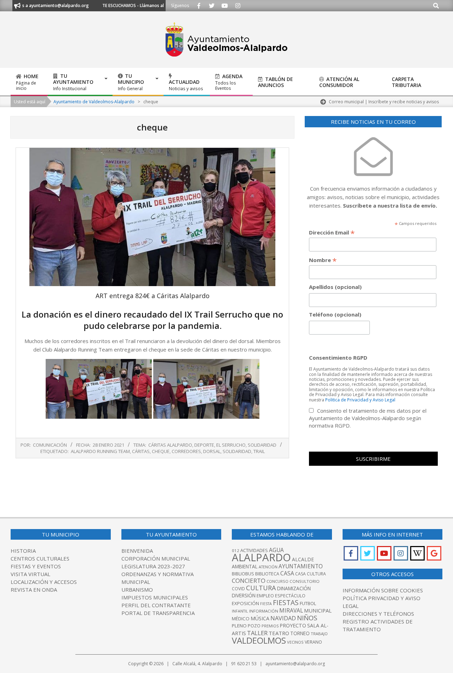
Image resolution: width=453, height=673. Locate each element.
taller (257, 633)
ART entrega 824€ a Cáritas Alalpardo (153, 295)
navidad (283, 618)
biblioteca (267, 574)
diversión (244, 595)
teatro (279, 633)
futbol (308, 603)
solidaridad (237, 451)
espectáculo (290, 596)
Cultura (261, 588)
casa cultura (310, 574)
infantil (240, 611)
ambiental (245, 566)
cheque (161, 451)
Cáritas (141, 451)
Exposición (245, 603)
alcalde (303, 559)
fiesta (266, 603)
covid (238, 589)
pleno (239, 625)
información (263, 611)
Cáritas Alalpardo (170, 445)
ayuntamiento (301, 566)
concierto (248, 580)
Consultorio (304, 581)
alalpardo (261, 557)
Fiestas (286, 602)
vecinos (295, 642)
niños (307, 617)
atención (268, 566)
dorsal (211, 451)
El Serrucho (231, 445)
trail (259, 451)
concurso (277, 581)
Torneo (300, 633)
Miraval (291, 610)
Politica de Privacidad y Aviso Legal (360, 400)
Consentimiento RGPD (338, 357)
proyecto (293, 625)
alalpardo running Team (100, 451)
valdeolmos (259, 640)
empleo (265, 596)
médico (241, 618)
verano (313, 642)
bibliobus (243, 573)
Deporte (204, 445)
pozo (254, 626)
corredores (186, 451)
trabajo (319, 633)
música (260, 618)
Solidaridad (262, 445)
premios (270, 625)
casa (287, 573)
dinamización (294, 588)
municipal (318, 610)
